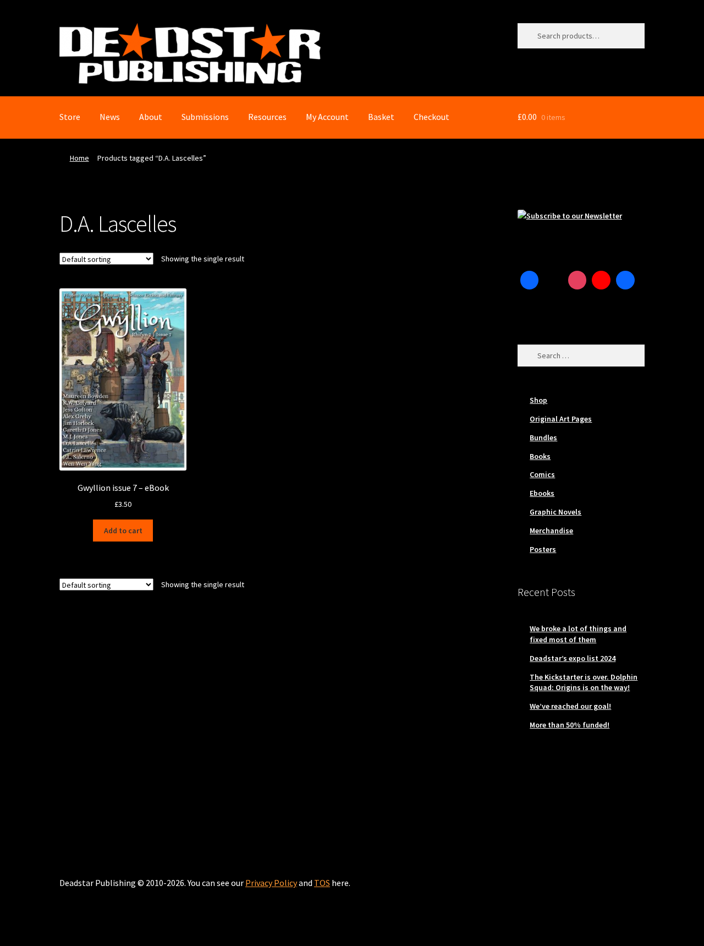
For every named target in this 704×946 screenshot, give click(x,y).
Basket (381, 116)
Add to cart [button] (123, 530)
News (110, 116)
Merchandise (551, 530)
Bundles (543, 437)
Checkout (431, 116)
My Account (327, 116)
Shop (538, 400)
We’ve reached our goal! (570, 706)
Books (540, 456)
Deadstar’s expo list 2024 (572, 658)
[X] (553, 280)
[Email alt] (530, 304)
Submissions (205, 116)
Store (69, 116)
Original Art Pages (561, 419)
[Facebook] (530, 280)
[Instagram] (577, 280)
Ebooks (542, 493)
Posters (543, 549)
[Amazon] (625, 280)
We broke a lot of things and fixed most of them (578, 634)
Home (79, 158)
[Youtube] (601, 280)
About (150, 116)
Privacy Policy (271, 882)
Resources (267, 116)
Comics (542, 474)
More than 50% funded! (569, 725)
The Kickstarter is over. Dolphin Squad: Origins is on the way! (583, 682)
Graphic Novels (555, 512)
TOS (322, 882)
